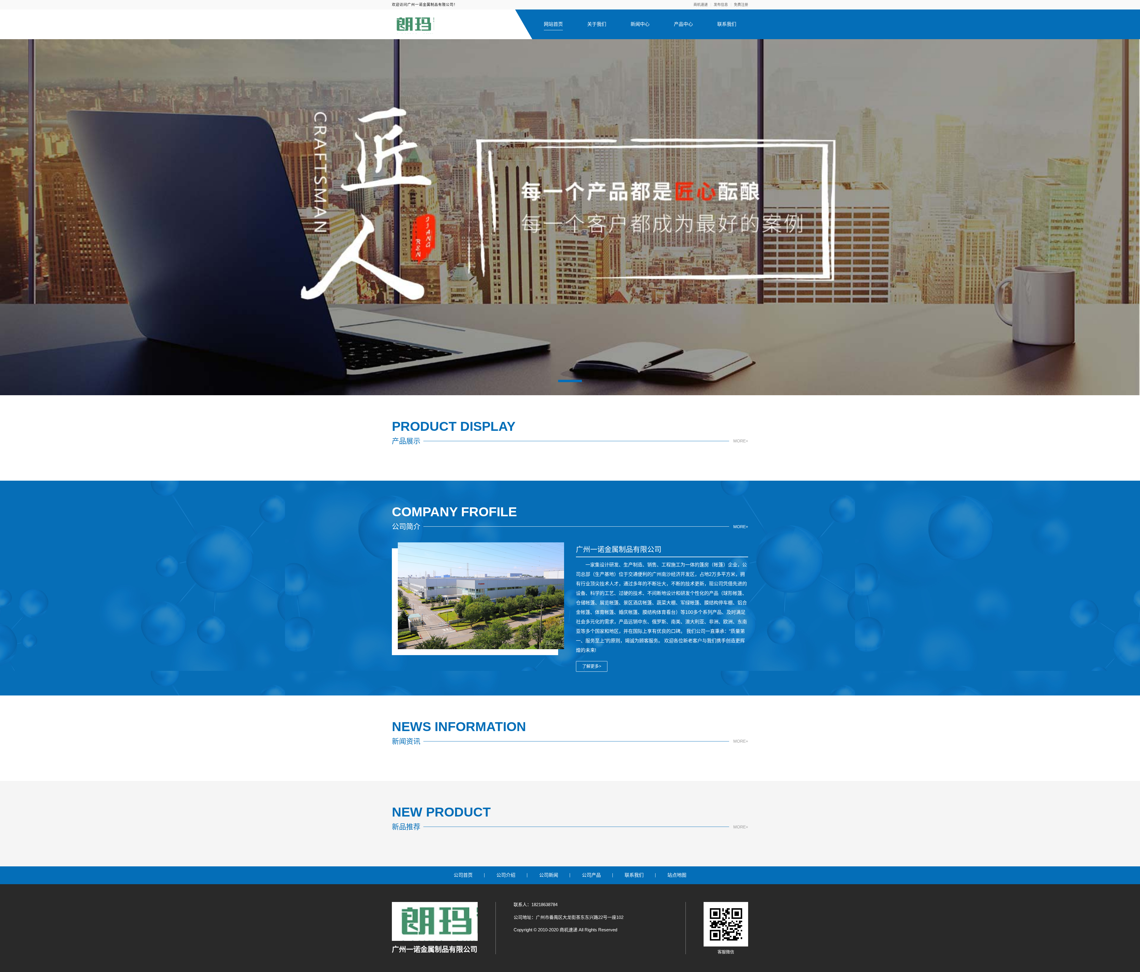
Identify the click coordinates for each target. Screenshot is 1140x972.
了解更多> (591, 666)
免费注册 (741, 5)
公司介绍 (505, 875)
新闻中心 (640, 24)
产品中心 (683, 24)
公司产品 (591, 875)
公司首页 (463, 875)
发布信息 (721, 5)
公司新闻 (548, 875)
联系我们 (726, 24)
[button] (570, 381)
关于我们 (596, 24)
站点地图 (676, 875)
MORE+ (740, 441)
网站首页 (553, 24)
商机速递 (701, 5)
